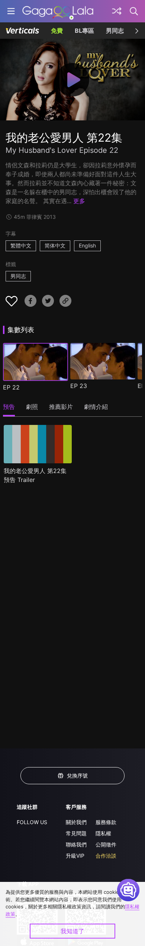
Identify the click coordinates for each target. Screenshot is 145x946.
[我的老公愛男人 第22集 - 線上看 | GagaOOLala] (57, 11)
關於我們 (76, 822)
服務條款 (106, 822)
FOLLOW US (32, 822)
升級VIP (75, 855)
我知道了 (72, 931)
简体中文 (55, 245)
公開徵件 (106, 844)
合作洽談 (106, 855)
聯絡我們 (76, 844)
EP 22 (11, 387)
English (87, 245)
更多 (79, 201)
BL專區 (84, 30)
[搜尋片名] (134, 11)
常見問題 (76, 833)
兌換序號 (77, 775)
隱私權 (103, 833)
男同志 (115, 30)
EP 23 (78, 386)
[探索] (117, 11)
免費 (57, 30)
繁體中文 (20, 245)
